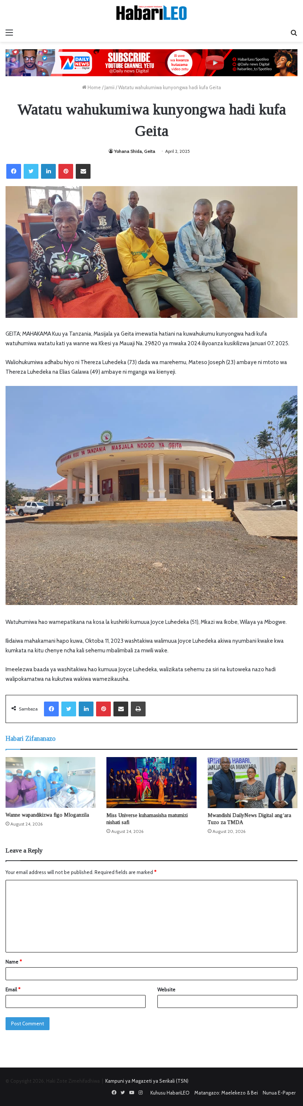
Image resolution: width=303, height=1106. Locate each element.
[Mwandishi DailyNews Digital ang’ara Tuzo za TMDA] (252, 782)
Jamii (110, 87)
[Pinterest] (65, 171)
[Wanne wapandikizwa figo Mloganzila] (50, 782)
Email (13, 989)
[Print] (138, 709)
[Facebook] (13, 171)
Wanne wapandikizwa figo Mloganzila (47, 815)
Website (166, 989)
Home (93, 87)
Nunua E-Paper (279, 1093)
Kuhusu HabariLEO (170, 1093)
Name (14, 962)
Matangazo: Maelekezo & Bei (226, 1093)
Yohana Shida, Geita (134, 151)
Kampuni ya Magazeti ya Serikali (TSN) (146, 1081)
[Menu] (9, 32)
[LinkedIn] (48, 171)
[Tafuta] (293, 32)
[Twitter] (31, 171)
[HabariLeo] (151, 12)
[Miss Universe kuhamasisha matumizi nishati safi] (151, 782)
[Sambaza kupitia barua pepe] (83, 171)
